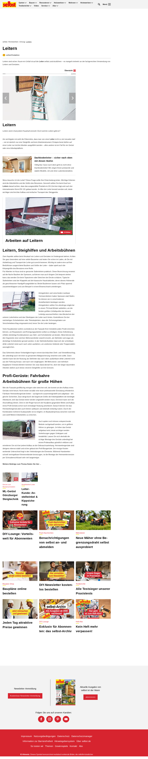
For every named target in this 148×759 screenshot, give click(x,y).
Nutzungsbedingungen (45, 736)
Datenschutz (63, 736)
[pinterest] (57, 719)
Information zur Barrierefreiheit (38, 741)
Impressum (26, 736)
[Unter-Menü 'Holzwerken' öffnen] (65, 2)
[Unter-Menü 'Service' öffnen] (49, 5)
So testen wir (37, 746)
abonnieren (90, 697)
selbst (5, 42)
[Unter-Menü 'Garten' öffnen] (26, 2)
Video (36, 6)
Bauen (32, 3)
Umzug (22, 42)
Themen (49, 746)
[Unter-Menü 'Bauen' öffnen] (36, 2)
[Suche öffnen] (99, 4)
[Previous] (6, 98)
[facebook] (41, 719)
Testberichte (24, 6)
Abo (54, 6)
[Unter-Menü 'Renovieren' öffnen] (50, 2)
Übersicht (69, 70)
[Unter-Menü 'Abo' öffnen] (57, 5)
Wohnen (72, 3)
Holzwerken (59, 3)
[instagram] (49, 719)
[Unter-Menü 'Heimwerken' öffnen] (92, 2)
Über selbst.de (83, 741)
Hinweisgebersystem (64, 741)
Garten (21, 3)
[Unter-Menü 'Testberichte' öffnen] (30, 5)
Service (44, 6)
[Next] (72, 98)
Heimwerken (85, 3)
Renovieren (44, 3)
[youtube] (66, 719)
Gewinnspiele (61, 746)
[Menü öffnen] (109, 4)
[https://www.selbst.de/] (9, 4)
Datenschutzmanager (81, 736)
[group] (39, 103)
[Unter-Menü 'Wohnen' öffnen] (77, 2)
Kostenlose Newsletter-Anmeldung (25, 696)
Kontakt (73, 746)
